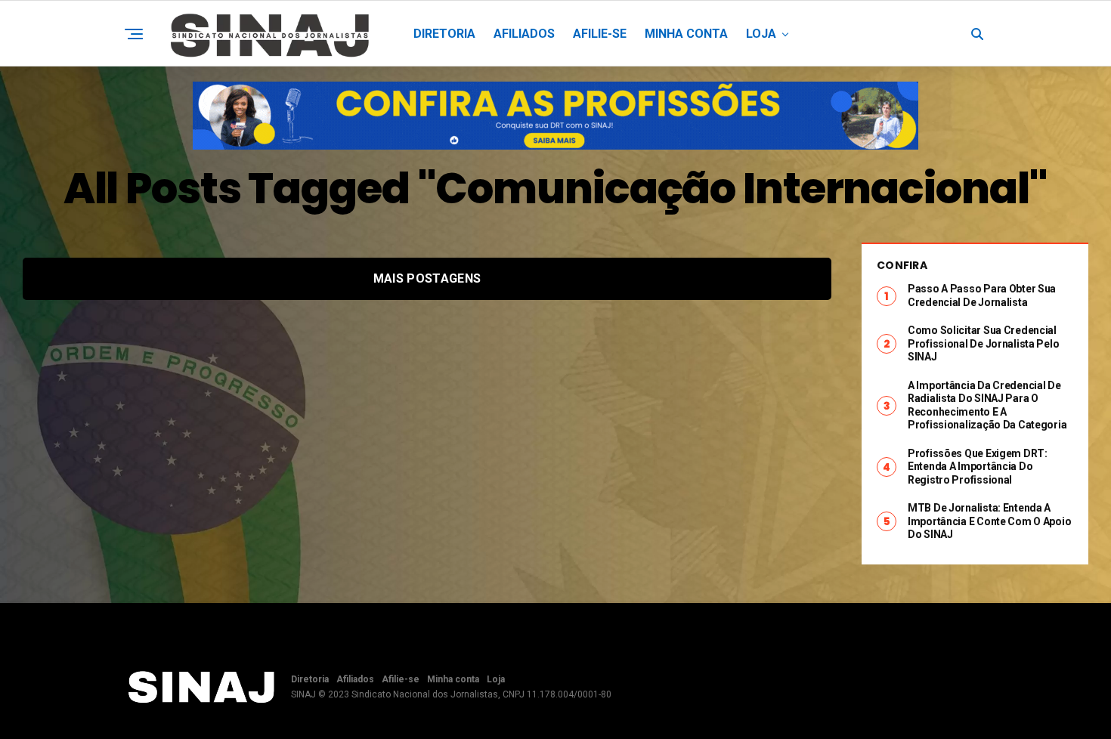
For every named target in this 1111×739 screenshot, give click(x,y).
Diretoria (444, 33)
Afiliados (524, 33)
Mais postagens (427, 278)
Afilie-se (600, 33)
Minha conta (686, 33)
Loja (761, 33)
